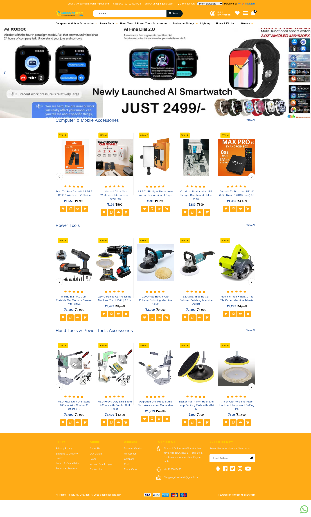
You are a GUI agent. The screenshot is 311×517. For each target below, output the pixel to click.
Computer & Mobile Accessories (75, 23)
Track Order (131, 469)
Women (245, 23)
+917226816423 (172, 469)
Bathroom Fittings (184, 23)
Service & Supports (67, 468)
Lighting (205, 23)
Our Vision (96, 453)
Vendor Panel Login (101, 464)
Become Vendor (133, 448)
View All (250, 119)
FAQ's (93, 459)
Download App (187, 4)
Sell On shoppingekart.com (159, 4)
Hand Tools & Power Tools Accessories (143, 23)
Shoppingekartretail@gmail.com (181, 477)
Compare (129, 459)
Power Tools (107, 23)
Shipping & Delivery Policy (67, 455)
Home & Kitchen (225, 23)
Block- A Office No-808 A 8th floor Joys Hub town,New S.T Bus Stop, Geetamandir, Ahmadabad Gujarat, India (183, 455)
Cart (126, 464)
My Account (130, 453)
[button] (4, 73)
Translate (250, 3)
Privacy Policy (64, 448)
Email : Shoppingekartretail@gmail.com (88, 4)
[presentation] (59, 176)
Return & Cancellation (68, 463)
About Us (95, 448)
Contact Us (96, 469)
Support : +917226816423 (127, 4)
